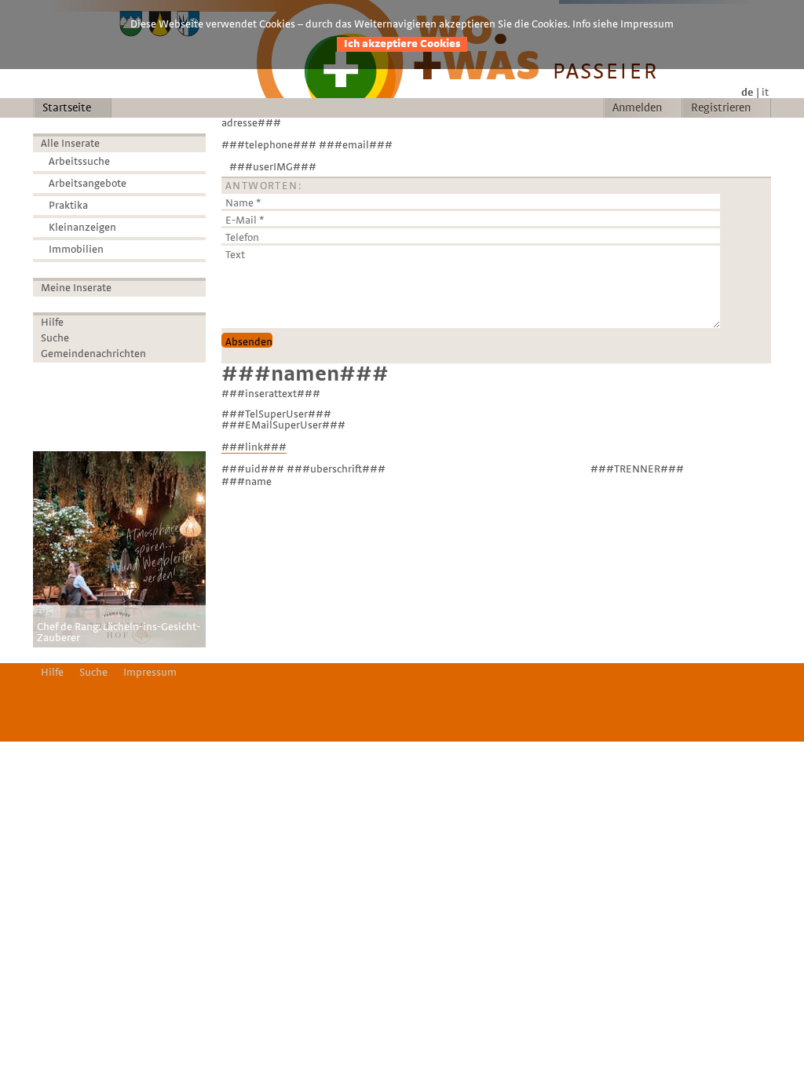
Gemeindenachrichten (93, 353)
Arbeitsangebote (87, 183)
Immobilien (76, 249)
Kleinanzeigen (82, 227)
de (747, 92)
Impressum (150, 672)
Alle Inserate (70, 143)
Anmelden (637, 108)
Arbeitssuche (79, 161)
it (765, 92)
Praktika (68, 205)
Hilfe (52, 322)
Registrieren (721, 108)
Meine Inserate (76, 288)
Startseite (66, 108)
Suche (55, 338)
